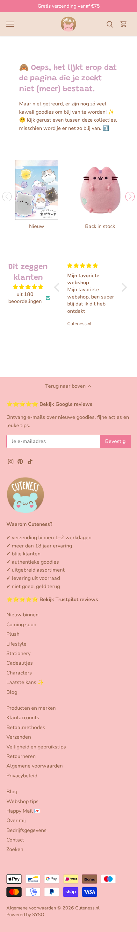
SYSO (38, 914)
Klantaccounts (22, 717)
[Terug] (7, 197)
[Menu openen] (10, 24)
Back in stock (100, 226)
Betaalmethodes (25, 727)
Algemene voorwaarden (34, 765)
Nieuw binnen (22, 614)
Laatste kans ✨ (25, 682)
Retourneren (21, 756)
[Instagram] (10, 461)
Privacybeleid (21, 775)
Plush (12, 634)
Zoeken (14, 849)
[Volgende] (130, 197)
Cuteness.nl (87, 908)
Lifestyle (16, 643)
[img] (28, 287)
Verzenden (18, 737)
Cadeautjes (19, 663)
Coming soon (21, 624)
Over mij (16, 820)
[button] (58, 287)
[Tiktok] (30, 461)
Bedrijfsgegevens (26, 830)
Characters (19, 672)
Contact (15, 839)
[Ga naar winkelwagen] (123, 24)
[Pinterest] (20, 461)
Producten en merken (31, 708)
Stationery (18, 653)
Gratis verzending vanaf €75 (69, 6)
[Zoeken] (110, 24)
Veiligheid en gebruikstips (36, 746)
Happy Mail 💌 (23, 811)
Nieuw (36, 226)
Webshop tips (22, 801)
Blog (11, 692)
